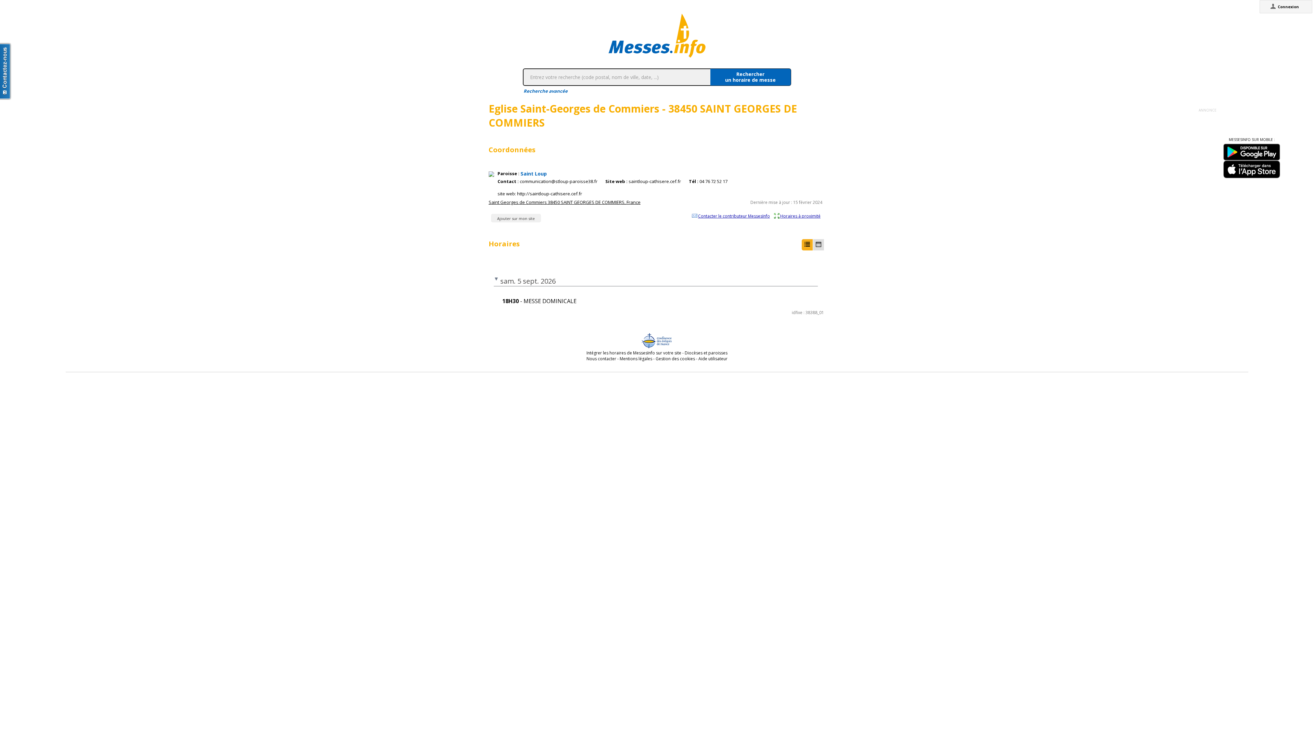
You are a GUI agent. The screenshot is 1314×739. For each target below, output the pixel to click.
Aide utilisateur (712, 359)
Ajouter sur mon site (516, 218)
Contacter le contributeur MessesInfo (734, 216)
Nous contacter (601, 359)
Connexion (1288, 6)
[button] (807, 244)
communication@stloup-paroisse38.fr (558, 181)
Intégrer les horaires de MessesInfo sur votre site (634, 353)
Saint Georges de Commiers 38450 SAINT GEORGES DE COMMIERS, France (565, 202)
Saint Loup (533, 173)
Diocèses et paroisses (706, 353)
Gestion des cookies (675, 359)
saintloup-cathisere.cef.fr (655, 181)
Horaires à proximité (800, 216)
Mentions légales (636, 359)
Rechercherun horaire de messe (750, 77)
